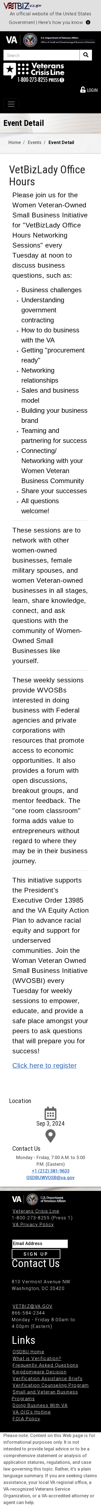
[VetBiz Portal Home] (22, 5)
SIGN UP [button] (36, 1254)
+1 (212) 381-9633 (51, 1171)
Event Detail (61, 142)
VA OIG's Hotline (32, 1412)
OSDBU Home (28, 1351)
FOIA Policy (26, 1418)
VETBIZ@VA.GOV (33, 1306)
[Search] (86, 55)
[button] (88, 22)
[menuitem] (89, 89)
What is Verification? (37, 1358)
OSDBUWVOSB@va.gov (50, 1177)
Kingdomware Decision (39, 1372)
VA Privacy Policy (33, 1224)
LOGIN (92, 90)
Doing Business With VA (40, 1405)
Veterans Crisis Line (36, 1211)
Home (14, 142)
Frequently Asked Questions (45, 1365)
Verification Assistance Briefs (47, 1378)
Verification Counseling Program (51, 1385)
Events (35, 142)
